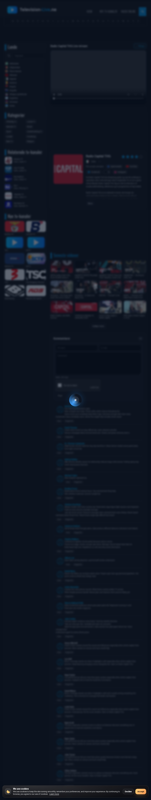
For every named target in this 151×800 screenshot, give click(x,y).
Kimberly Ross (71, 406)
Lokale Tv (31, 122)
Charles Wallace (72, 539)
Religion (30, 141)
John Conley (70, 619)
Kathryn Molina (71, 459)
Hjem (89, 11)
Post (60, 396)
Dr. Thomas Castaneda (74, 443)
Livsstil (9, 136)
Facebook (95, 172)
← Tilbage (140, 46)
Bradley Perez (71, 489)
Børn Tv (9, 141)
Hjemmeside (116, 166)
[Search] (9, 55)
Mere (90, 203)
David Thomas (71, 428)
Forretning (31, 136)
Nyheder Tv (11, 127)
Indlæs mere (98, 326)
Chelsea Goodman (73, 504)
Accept (140, 791)
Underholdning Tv (34, 131)
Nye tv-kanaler (108, 11)
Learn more (54, 794)
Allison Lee (69, 558)
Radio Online (128, 11)
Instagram (122, 172)
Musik (29, 127)
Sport (8, 131)
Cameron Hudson (72, 526)
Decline (128, 791)
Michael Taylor (71, 475)
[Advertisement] (75, 35)
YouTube (133, 166)
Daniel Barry (70, 571)
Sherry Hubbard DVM (74, 603)
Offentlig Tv (11, 122)
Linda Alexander (72, 587)
